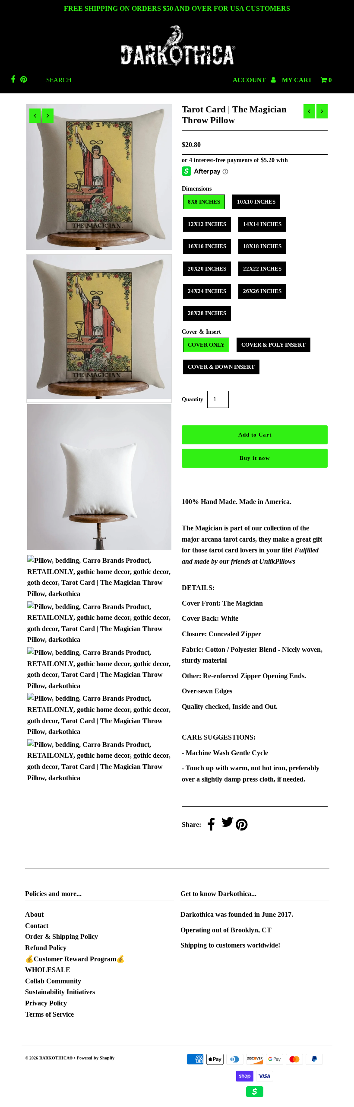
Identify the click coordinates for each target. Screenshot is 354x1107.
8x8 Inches (204, 201)
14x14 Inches (262, 224)
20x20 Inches (207, 268)
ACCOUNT (250, 80)
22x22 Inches (262, 268)
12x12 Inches (207, 224)
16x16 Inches (207, 246)
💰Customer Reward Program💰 (75, 959)
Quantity (192, 399)
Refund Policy (45, 947)
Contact (36, 925)
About (34, 914)
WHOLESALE (47, 969)
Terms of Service (49, 1014)
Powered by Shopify (95, 1058)
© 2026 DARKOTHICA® (49, 1058)
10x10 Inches (256, 201)
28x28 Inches (207, 313)
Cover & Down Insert (221, 367)
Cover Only (206, 344)
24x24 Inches (207, 291)
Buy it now (255, 458)
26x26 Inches (262, 291)
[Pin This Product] (241, 825)
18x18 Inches (262, 246)
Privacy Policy (46, 1003)
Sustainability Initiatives (60, 991)
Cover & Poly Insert (273, 344)
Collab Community (53, 981)
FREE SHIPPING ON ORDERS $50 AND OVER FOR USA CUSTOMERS (177, 8)
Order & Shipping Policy (61, 936)
